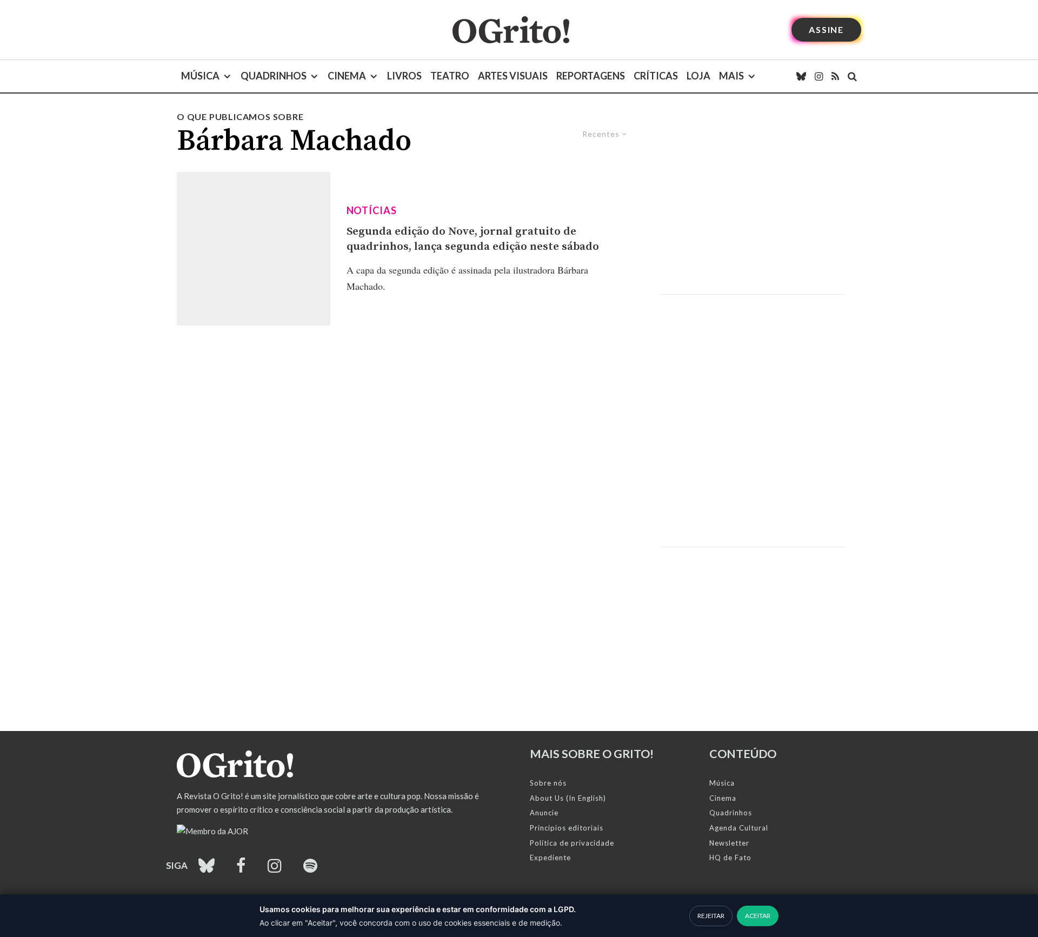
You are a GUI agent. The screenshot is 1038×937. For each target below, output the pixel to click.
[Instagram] (818, 76)
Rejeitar (710, 916)
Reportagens (590, 76)
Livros (404, 76)
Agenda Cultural (738, 827)
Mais (731, 76)
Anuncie (544, 812)
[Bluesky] (801, 76)
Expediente (550, 857)
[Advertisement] (752, 202)
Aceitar (757, 916)
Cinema (347, 76)
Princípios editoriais (566, 827)
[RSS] (835, 76)
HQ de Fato (730, 857)
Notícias (372, 210)
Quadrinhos (274, 76)
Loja (698, 76)
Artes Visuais (513, 76)
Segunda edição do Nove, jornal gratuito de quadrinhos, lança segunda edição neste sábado (473, 239)
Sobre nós (548, 783)
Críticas (656, 76)
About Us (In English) (568, 798)
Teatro (449, 76)
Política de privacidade (572, 843)
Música (200, 76)
